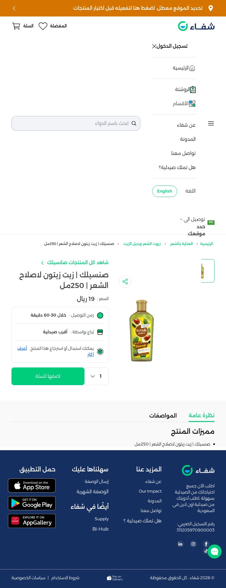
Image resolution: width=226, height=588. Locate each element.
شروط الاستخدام (65, 577)
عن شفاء (186, 125)
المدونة (188, 139)
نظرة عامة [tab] (202, 415)
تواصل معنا (183, 153)
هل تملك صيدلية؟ (177, 167)
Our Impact (150, 491)
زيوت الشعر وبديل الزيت (142, 243)
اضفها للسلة (47, 376)
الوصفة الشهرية (93, 491)
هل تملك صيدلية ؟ (143, 521)
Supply (102, 518)
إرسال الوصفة (97, 481)
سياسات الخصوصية (28, 577)
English (164, 191)
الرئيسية (206, 243)
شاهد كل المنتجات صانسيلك (77, 262)
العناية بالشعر (181, 243)
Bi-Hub (100, 529)
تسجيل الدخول (173, 46)
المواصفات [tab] (163, 416)
